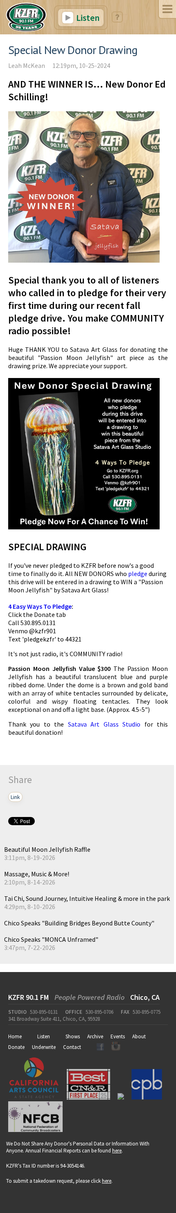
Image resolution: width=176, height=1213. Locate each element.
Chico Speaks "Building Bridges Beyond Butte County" (79, 923)
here (117, 1150)
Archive (95, 1036)
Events (118, 1036)
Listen (86, 17)
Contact (72, 1047)
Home (15, 1036)
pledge (137, 573)
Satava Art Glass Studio (104, 724)
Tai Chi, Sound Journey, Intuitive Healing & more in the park (87, 898)
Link (15, 797)
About (139, 1036)
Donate (16, 1047)
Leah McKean (26, 65)
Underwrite (44, 1047)
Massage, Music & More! (36, 874)
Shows (72, 1036)
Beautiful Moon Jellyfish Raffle (47, 849)
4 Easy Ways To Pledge (40, 606)
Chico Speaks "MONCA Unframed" (51, 939)
